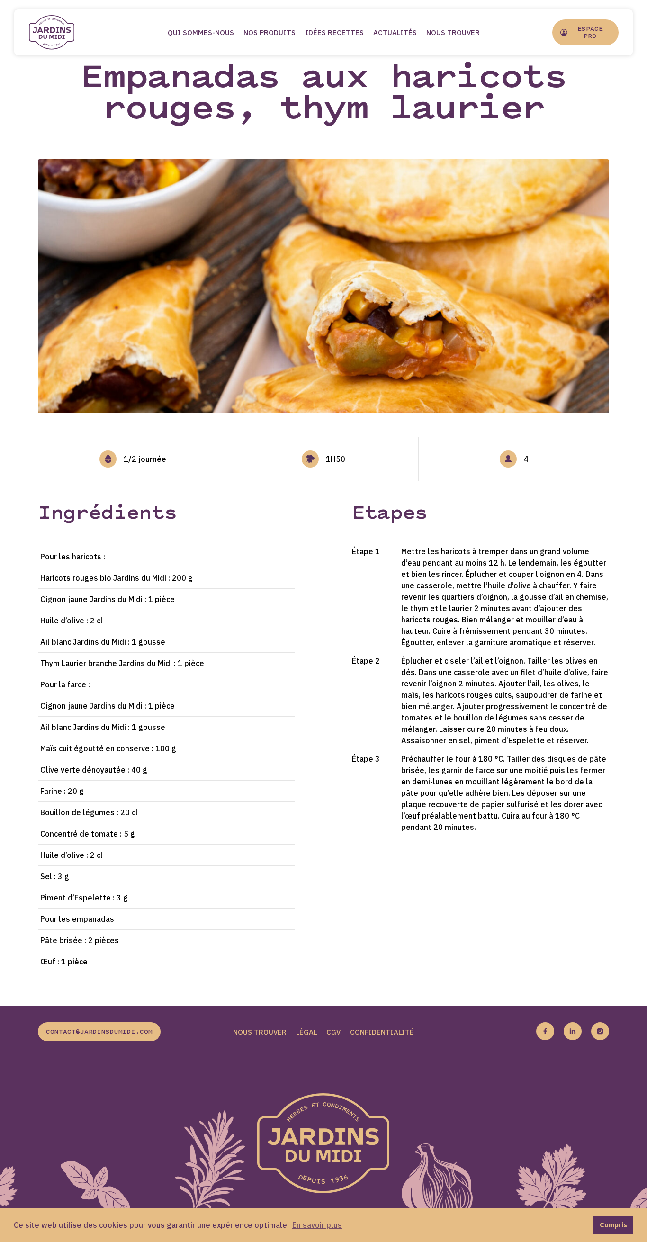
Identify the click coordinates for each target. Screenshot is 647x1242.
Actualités (395, 32)
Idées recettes (334, 32)
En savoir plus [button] (317, 1225)
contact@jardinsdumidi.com (99, 1032)
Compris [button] (613, 1224)
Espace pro (590, 33)
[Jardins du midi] (61, 32)
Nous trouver (453, 32)
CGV (333, 1031)
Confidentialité (382, 1031)
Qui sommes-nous (201, 32)
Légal (306, 1031)
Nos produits (269, 32)
